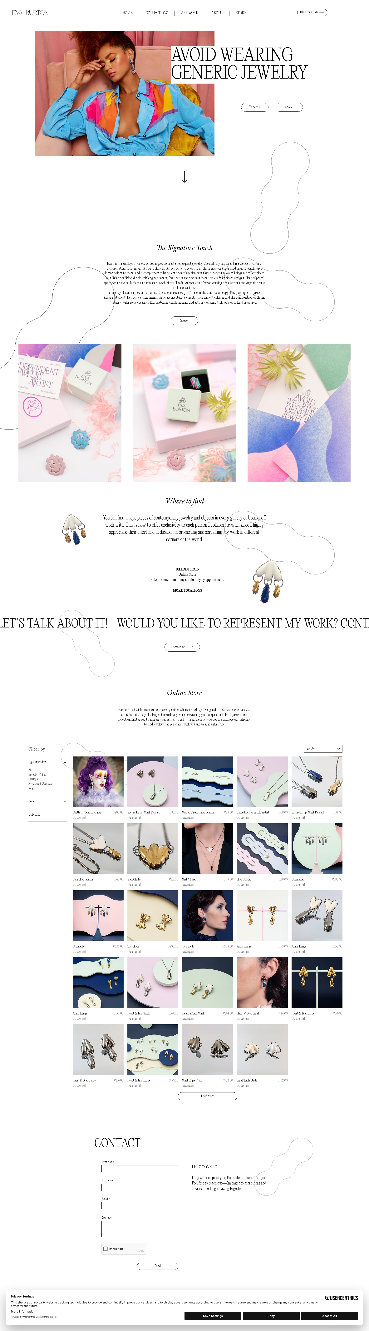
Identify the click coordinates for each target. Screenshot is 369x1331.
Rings (31, 788)
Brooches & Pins (37, 774)
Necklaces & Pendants (40, 783)
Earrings (33, 779)
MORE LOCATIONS (187, 591)
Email (105, 1199)
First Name (108, 1162)
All (30, 770)
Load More (207, 1096)
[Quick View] (98, 781)
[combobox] (323, 749)
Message (106, 1217)
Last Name (107, 1180)
